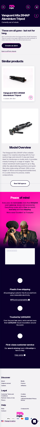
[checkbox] (31, 98)
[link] (13, 7)
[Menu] (3, 7)
